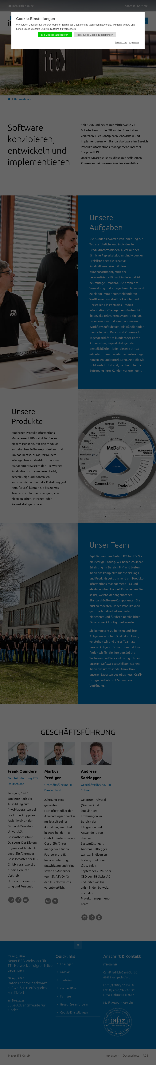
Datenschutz (121, 42)
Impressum (134, 42)
